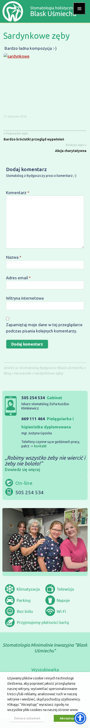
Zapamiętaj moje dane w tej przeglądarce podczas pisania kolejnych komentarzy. (44, 327)
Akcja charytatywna (70, 148)
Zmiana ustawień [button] (27, 718)
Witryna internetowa (25, 298)
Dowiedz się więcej (22, 469)
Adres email (18, 277)
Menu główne (79, 8)
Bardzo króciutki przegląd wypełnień (34, 136)
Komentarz (17, 192)
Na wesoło (22, 373)
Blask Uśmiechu (71, 368)
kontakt (40, 446)
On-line (23, 483)
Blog (7, 373)
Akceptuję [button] (67, 718)
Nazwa (13, 257)
